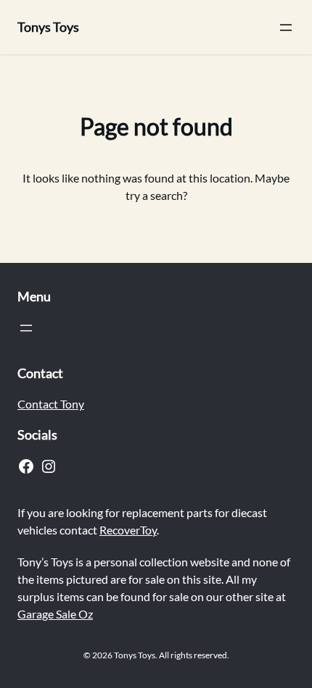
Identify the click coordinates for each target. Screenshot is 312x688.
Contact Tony (50, 404)
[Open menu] (286, 27)
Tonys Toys (48, 27)
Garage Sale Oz (55, 614)
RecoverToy (128, 530)
